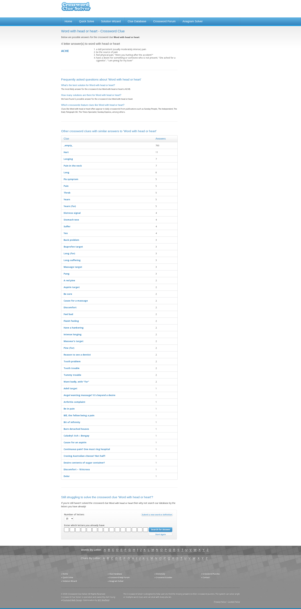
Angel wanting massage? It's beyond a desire (89, 395)
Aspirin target (72, 287)
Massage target (73, 266)
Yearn (67, 199)
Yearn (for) (70, 206)
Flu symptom (71, 179)
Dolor (67, 476)
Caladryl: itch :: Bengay (76, 435)
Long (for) (69, 253)
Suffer (67, 226)
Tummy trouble (72, 374)
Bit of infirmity (72, 422)
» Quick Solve (67, 577)
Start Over (160, 534)
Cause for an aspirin (75, 442)
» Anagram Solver (116, 581)
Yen (66, 233)
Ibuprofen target (73, 246)
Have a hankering (74, 327)
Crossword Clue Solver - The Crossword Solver (76, 8)
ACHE (65, 51)
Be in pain (69, 408)
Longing (68, 158)
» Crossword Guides (163, 577)
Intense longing (73, 334)
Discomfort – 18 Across (77, 469)
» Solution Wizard (69, 581)
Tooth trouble (71, 368)
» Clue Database (115, 574)
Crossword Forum (164, 21)
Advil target (70, 388)
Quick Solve (86, 21)
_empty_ (68, 145)
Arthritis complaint (74, 401)
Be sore (68, 293)
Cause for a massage (76, 300)
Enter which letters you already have (84, 525)
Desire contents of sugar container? (84, 462)
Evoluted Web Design (72, 600)
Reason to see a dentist (77, 354)
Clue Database (137, 21)
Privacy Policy (220, 602)
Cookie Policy (234, 602)
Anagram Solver (192, 21)
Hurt (66, 152)
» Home (64, 574)
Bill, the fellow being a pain (79, 415)
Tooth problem (72, 361)
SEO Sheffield (103, 600)
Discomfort (70, 307)
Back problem (71, 239)
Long (66, 172)
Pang (66, 273)
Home (68, 21)
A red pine (69, 280)
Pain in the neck (73, 165)
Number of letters (74, 514)
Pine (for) (69, 347)
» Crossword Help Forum (119, 577)
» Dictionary (159, 574)
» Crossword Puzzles (210, 574)
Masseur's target (73, 341)
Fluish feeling (71, 320)
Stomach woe (71, 219)
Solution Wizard (111, 21)
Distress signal (72, 212)
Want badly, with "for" (76, 381)
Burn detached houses (76, 428)
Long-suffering (72, 260)
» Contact (205, 577)
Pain (66, 185)
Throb (67, 192)
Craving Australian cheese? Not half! (84, 455)
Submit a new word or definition (157, 515)
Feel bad (68, 314)
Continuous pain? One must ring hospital (87, 449)
